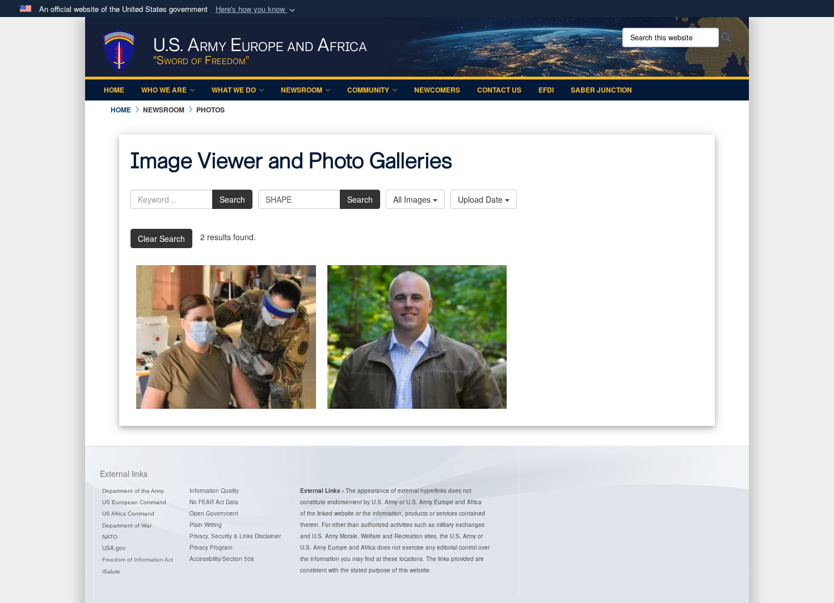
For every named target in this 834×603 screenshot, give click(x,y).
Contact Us (499, 90)
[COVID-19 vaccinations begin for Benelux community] (226, 337)
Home (114, 90)
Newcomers (437, 90)
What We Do (234, 90)
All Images (413, 199)
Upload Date (481, 199)
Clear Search (161, 238)
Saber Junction (601, 90)
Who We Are (164, 90)
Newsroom (301, 90)
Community (368, 90)
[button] (256, 9)
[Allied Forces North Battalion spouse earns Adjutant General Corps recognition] (417, 337)
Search (232, 199)
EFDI (546, 90)
